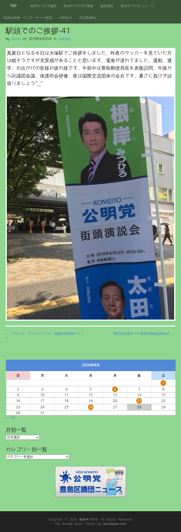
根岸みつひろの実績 (78, 6)
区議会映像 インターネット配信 (28, 18)
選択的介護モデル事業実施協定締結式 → (144, 333)
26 (91, 407)
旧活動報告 (87, 18)
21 (139, 401)
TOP (13, 6)
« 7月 (10, 418)
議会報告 (107, 6)
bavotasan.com (114, 524)
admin (16, 39)
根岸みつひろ (88, 519)
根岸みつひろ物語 (43, 6)
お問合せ (65, 18)
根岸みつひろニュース (137, 6)
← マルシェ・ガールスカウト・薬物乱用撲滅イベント (45, 336)
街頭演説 (64, 39)
